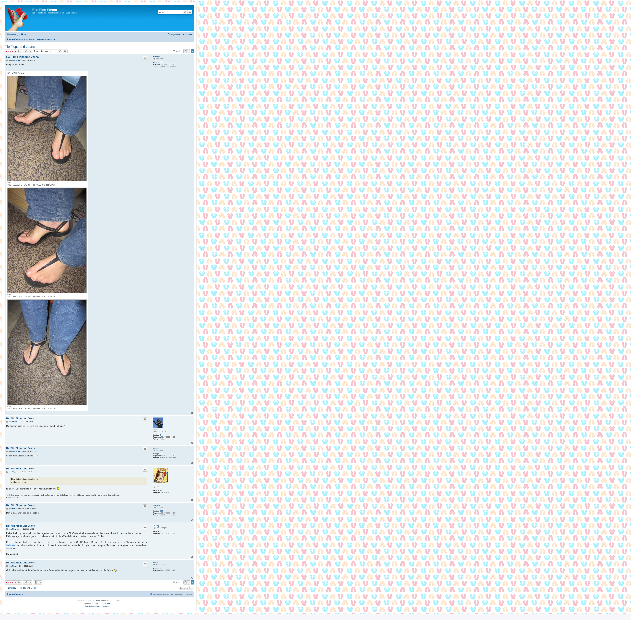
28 (161, 490)
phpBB (90, 600)
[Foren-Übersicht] (18, 17)
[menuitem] (24, 34)
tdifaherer (156, 57)
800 (161, 62)
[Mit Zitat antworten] (145, 58)
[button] (185, 51)
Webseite (10, 545)
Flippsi (155, 485)
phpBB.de (111, 603)
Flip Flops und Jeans (20, 46)
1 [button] (188, 51)
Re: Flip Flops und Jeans (22, 57)
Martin (155, 562)
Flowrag (156, 526)
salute (155, 429)
